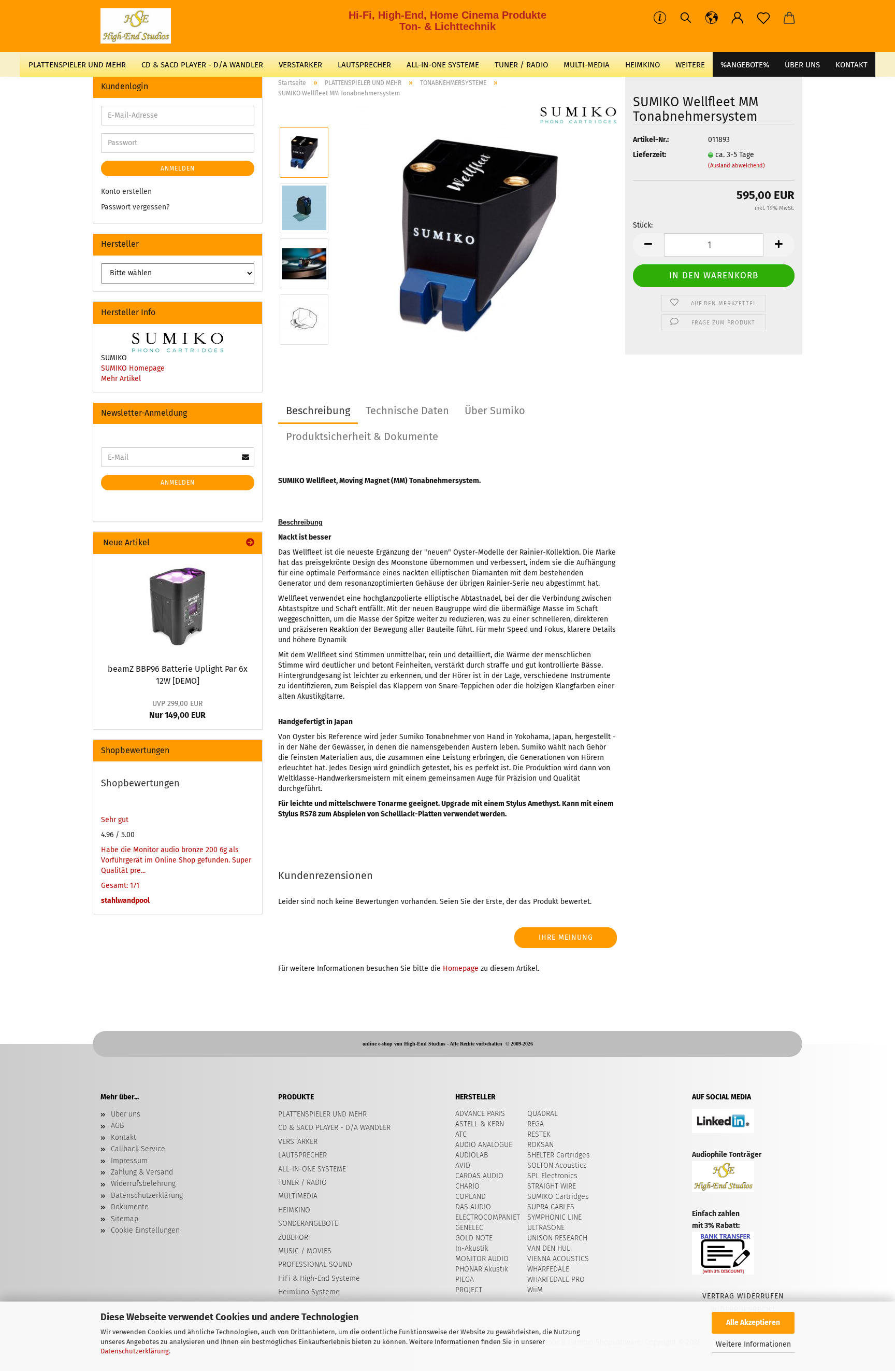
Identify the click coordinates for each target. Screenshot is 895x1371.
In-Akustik (471, 1248)
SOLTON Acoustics (557, 1165)
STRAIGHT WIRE (551, 1186)
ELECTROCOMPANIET (487, 1217)
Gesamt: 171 (120, 885)
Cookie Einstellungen (145, 1230)
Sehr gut (114, 819)
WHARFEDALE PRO (556, 1279)
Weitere (690, 64)
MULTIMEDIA (297, 1196)
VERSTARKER (300, 64)
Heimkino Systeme (309, 1292)
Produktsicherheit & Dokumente (362, 436)
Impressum (129, 1160)
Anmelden (178, 168)
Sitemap (124, 1218)
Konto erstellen (126, 191)
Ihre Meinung (566, 937)
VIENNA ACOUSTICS (558, 1258)
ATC (461, 1134)
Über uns (802, 64)
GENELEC (469, 1227)
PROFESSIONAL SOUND (315, 1264)
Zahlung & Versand (142, 1172)
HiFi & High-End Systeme (319, 1278)
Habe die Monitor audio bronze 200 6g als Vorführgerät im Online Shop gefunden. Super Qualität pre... (176, 860)
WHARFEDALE (548, 1269)
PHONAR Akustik (481, 1269)
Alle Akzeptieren (753, 1322)
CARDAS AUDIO (479, 1175)
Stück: (643, 225)
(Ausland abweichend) (736, 165)
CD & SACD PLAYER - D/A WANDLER (202, 64)
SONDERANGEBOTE (308, 1223)
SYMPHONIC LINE (554, 1217)
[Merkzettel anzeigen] (763, 18)
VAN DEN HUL (548, 1248)
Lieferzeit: (649, 154)
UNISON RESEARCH (557, 1238)
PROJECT (468, 1289)
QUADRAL (542, 1113)
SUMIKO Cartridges (558, 1196)
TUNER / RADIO (521, 64)
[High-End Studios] (139, 26)
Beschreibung (318, 410)
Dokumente (130, 1207)
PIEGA (464, 1279)
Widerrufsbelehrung (143, 1183)
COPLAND (470, 1196)
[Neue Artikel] (250, 543)
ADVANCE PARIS (480, 1113)
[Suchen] (686, 18)
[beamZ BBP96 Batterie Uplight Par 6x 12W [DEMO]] (178, 606)
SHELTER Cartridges (558, 1155)
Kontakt (123, 1137)
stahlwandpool (125, 900)
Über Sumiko (495, 410)
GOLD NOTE (474, 1238)
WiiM (535, 1289)
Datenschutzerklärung (134, 1351)
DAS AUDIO (473, 1207)
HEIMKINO (642, 64)
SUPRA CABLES (550, 1207)
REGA (535, 1124)
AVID (462, 1165)
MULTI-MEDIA (587, 64)
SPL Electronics (552, 1175)
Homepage (461, 968)
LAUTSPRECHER (364, 64)
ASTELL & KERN (479, 1124)
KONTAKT (851, 64)
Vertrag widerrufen (743, 1296)
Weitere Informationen (753, 1344)
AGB (117, 1125)
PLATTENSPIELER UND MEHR (77, 64)
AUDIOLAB (471, 1155)
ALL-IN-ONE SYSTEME (443, 64)
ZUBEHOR (293, 1237)
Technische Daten (407, 410)
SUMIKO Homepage (133, 368)
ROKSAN (540, 1144)
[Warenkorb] (789, 18)
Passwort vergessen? (135, 207)
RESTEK (539, 1134)
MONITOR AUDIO (482, 1258)
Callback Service (138, 1148)
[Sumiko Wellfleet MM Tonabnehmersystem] (477, 235)
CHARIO (467, 1186)
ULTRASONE (546, 1227)
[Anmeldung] (737, 18)
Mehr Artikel (121, 378)
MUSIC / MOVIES (304, 1251)
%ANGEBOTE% (744, 64)
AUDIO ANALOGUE (483, 1144)
